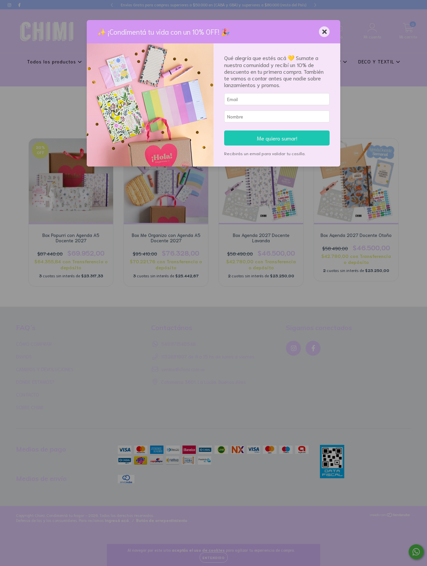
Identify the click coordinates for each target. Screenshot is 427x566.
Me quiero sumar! (277, 138)
